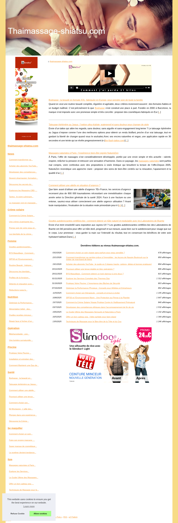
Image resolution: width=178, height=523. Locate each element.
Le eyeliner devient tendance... (22, 452)
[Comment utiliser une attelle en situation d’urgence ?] (152, 199)
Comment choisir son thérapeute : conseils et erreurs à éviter (93, 293)
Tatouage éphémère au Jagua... (23, 384)
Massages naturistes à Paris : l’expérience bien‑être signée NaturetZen (83, 153)
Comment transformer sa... (21, 160)
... (159, 112)
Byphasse (100, 108)
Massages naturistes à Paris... (22, 465)
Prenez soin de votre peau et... (22, 228)
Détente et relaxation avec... (21, 284)
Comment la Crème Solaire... (22, 215)
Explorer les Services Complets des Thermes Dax (88, 278)
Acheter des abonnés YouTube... (23, 166)
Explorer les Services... (19, 471)
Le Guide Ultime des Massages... (23, 477)
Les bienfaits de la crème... (21, 234)
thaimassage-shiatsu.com (61, 61)
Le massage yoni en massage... (23, 203)
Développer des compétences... (23, 172)
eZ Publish (73, 517)
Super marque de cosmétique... (23, 446)
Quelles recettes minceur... (21, 315)
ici (120, 205)
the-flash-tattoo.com (114, 140)
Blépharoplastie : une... (19, 334)
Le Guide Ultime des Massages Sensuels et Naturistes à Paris (93, 312)
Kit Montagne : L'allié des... (21, 409)
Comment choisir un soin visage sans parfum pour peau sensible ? (95, 253)
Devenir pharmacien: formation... (23, 178)
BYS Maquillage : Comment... (22, 253)
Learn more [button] (29, 506)
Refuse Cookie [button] (17, 513)
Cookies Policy (56, 517)
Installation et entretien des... (21, 359)
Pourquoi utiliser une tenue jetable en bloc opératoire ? (90, 269)
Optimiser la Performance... (21, 303)
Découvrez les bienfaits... (20, 271)
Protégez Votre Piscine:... (20, 353)
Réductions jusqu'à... (18, 290)
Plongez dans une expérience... (23, 415)
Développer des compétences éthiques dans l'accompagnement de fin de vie (100, 307)
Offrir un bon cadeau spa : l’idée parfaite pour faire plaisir (91, 317)
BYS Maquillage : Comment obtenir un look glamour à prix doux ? (95, 274)
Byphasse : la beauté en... (20, 378)
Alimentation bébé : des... (20, 309)
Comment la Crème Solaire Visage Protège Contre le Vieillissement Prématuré (100, 302)
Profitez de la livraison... (19, 277)
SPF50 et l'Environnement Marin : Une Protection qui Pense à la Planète (98, 298)
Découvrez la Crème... (19, 421)
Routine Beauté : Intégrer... (21, 265)
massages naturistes (149, 161)
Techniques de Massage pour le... (24, 490)
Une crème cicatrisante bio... (21, 222)
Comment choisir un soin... (21, 434)
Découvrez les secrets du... (21, 184)
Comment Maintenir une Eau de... (24, 365)
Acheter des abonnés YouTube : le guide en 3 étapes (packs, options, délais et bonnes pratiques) (109, 264)
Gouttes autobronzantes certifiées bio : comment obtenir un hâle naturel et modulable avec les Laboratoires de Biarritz (106, 221)
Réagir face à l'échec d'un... (21, 321)
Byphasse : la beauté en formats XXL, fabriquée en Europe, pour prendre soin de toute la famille (96, 100)
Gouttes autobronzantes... (20, 247)
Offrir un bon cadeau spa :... (21, 484)
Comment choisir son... (19, 403)
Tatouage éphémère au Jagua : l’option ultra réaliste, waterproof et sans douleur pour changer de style (99, 124)
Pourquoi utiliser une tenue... (21, 396)
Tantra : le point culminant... (21, 197)
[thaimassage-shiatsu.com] (89, 28)
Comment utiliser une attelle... (22, 390)
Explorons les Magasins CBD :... (23, 190)
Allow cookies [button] (40, 513)
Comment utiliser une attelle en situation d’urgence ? (74, 185)
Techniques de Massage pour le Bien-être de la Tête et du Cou (93, 321)
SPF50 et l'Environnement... (21, 259)
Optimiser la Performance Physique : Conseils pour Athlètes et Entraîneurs (99, 288)
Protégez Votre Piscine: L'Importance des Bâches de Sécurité (93, 283)
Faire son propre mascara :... (22, 440)
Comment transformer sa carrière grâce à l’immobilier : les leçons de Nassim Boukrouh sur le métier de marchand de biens (107, 258)
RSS (65, 517)
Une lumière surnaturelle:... (21, 340)
